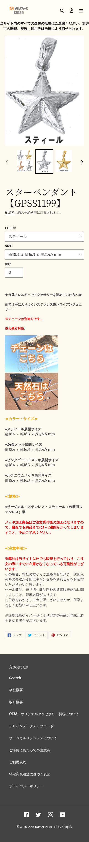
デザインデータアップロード (31, 726)
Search (15, 678)
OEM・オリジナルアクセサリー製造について (44, 714)
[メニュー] (81, 10)
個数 (8, 264)
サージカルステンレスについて (33, 738)
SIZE (8, 246)
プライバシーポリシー (26, 786)
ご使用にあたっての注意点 (29, 750)
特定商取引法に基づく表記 (29, 774)
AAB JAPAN (36, 826)
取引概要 (16, 702)
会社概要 (16, 690)
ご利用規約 (17, 762)
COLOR (10, 228)
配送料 (10, 212)
